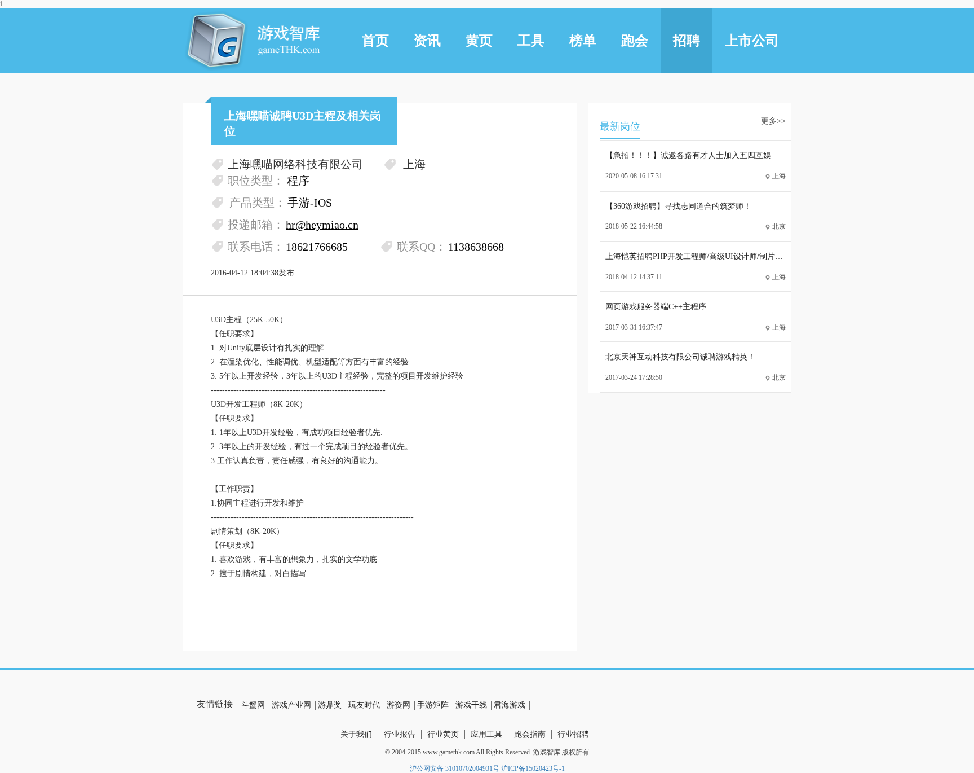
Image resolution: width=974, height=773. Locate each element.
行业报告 (399, 734)
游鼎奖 (330, 705)
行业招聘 (573, 734)
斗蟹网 (253, 705)
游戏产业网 (291, 705)
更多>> (773, 121)
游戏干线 (471, 705)
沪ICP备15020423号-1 (533, 768)
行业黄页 (443, 734)
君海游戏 (509, 705)
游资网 (398, 705)
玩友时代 (364, 705)
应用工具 (486, 734)
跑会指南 (530, 734)
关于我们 (356, 734)
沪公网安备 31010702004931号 (454, 768)
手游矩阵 (433, 705)
